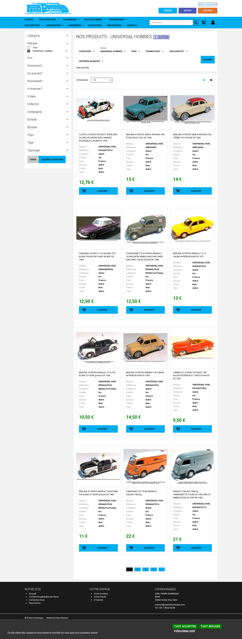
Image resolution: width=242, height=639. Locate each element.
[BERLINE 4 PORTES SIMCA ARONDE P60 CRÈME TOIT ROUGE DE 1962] (192, 109)
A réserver (74, 25)
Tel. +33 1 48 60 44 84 (165, 608)
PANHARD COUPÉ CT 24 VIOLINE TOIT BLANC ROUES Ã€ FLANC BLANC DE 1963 (97, 256)
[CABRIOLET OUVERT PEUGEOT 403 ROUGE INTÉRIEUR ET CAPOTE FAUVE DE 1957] (192, 347)
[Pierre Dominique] (48, 8)
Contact (132, 25)
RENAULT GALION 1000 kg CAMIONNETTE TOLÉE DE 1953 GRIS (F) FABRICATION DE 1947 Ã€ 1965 (192, 494)
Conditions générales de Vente (44, 597)
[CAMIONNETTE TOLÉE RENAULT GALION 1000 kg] (145, 466)
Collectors (95, 25)
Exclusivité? (177, 51)
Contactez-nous (37, 600)
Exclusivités (32, 25)
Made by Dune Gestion (57, 618)
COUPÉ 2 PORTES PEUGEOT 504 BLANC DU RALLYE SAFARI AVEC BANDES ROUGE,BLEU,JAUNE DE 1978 (98, 137)
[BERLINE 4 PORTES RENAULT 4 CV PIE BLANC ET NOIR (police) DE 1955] (98, 347)
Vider (33, 159)
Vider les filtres (82, 68)
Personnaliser (184, 631)
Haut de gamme (93, 19)
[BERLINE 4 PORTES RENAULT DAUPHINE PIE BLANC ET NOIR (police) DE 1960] (98, 466)
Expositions (114, 25)
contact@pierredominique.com (170, 604)
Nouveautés (53, 25)
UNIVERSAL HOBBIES (43, 51)
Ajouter (102, 191)
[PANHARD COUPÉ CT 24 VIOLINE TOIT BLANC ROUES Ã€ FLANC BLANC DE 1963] (98, 228)
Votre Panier (100, 597)
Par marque (70, 19)
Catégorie (85, 51)
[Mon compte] (213, 22)
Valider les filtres (52, 159)
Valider (207, 59)
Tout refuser (210, 626)
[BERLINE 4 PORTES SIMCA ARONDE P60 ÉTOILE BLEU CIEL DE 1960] (145, 109)
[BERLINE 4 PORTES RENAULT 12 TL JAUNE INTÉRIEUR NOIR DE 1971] (192, 228)
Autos (187, 10)
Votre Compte (101, 593)
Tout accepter (185, 626)
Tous (35, 47)
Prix (134, 51)
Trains (168, 10)
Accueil (29, 19)
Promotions (116, 19)
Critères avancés (89, 61)
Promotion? (153, 51)
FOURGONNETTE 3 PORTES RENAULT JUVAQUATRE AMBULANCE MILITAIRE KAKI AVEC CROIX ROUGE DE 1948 (144, 256)
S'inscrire (98, 600)
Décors (207, 10)
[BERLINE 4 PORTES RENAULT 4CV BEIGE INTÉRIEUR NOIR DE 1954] (145, 347)
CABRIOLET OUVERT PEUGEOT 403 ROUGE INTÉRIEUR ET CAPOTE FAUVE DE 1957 (191, 375)
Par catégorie (47, 19)
